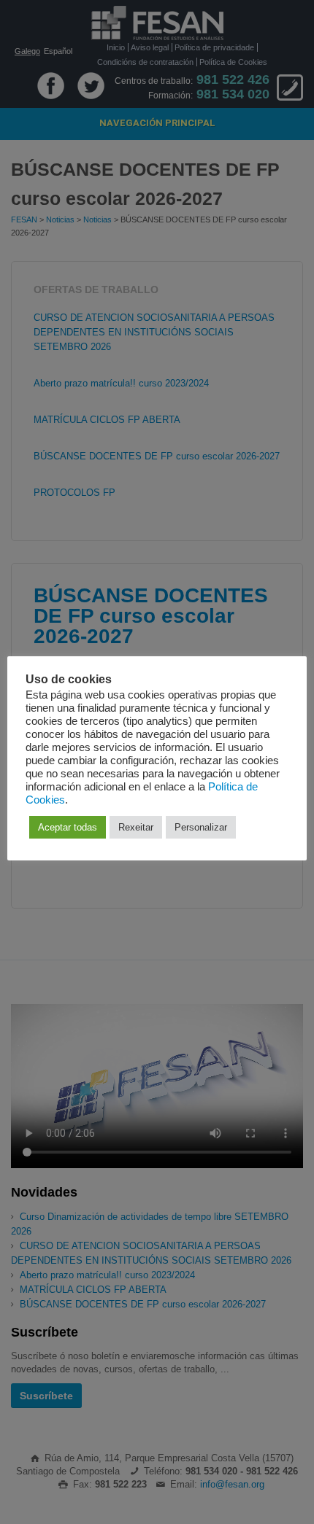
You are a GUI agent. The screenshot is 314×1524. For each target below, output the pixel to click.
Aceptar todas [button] (67, 827)
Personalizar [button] (201, 827)
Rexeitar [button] (135, 827)
